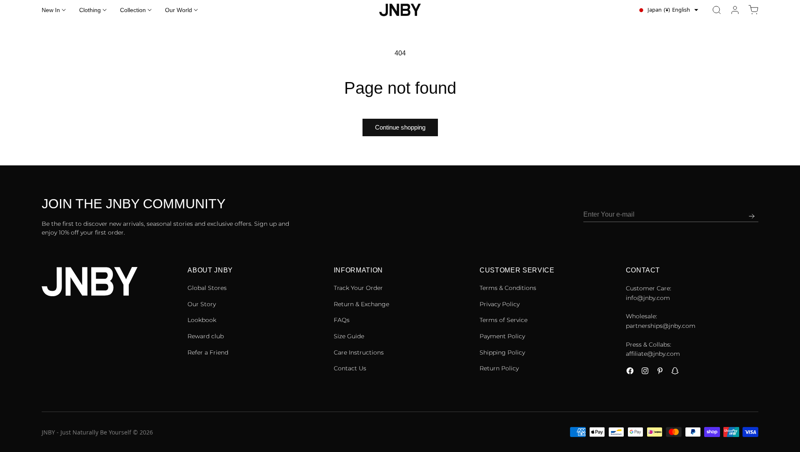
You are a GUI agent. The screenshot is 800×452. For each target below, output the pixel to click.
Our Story (202, 304)
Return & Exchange (361, 304)
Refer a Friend (208, 352)
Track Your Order (358, 288)
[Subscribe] (751, 216)
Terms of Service (504, 320)
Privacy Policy (500, 304)
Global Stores (207, 288)
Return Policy (499, 368)
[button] (717, 10)
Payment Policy (502, 336)
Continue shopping (400, 127)
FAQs (342, 320)
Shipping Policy (502, 352)
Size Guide (349, 336)
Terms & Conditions (508, 288)
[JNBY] (400, 10)
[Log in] (735, 10)
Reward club (206, 336)
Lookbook (202, 320)
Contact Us (350, 368)
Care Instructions (359, 352)
